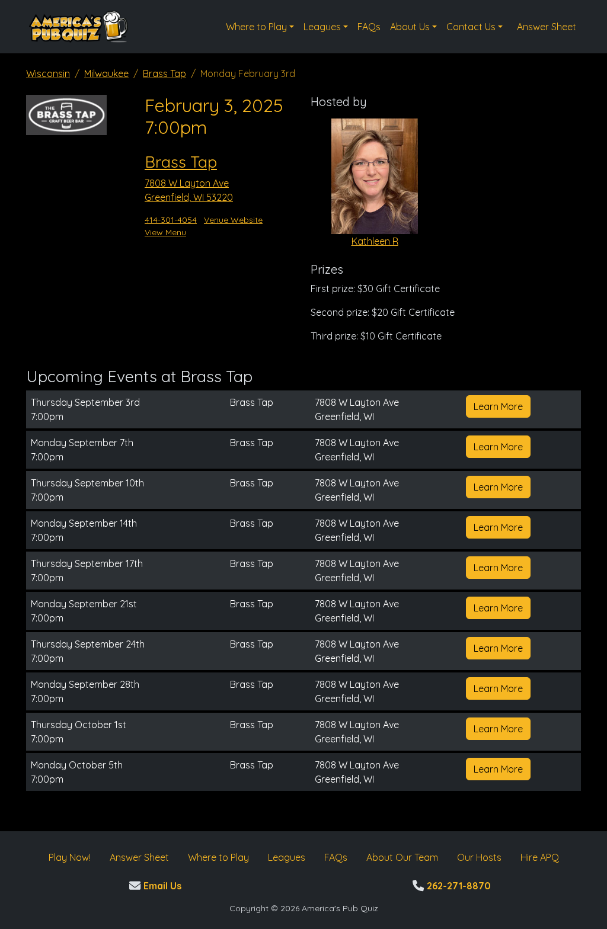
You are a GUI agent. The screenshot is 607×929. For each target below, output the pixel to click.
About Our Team (402, 857)
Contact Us (471, 27)
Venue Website (233, 219)
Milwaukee (106, 73)
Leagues (322, 27)
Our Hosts (479, 857)
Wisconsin (48, 73)
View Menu (165, 232)
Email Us (161, 886)
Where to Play (256, 27)
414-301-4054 (171, 219)
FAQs (369, 27)
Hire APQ (539, 857)
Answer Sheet (546, 27)
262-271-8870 (457, 886)
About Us (410, 27)
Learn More (498, 406)
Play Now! (70, 857)
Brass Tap (164, 73)
